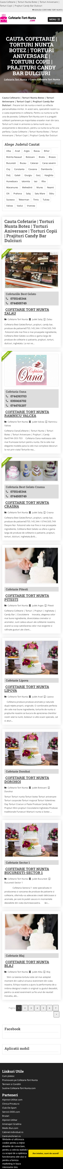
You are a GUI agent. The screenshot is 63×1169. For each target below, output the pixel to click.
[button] (55, 19)
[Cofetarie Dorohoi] (31, 748)
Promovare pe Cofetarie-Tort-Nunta (20, 1080)
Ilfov (43, 181)
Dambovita (46, 169)
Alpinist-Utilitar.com (12, 1099)
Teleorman (24, 199)
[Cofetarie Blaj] (31, 931)
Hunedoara (12, 181)
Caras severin (49, 163)
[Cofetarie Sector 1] (31, 839)
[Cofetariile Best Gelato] (31, 270)
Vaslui (20, 205)
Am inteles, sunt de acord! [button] (46, 1153)
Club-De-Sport (9, 1107)
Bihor (47, 150)
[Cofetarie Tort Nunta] (19, 18)
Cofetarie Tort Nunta (15, 79)
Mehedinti (27, 187)
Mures (39, 187)
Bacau (37, 150)
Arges (27, 150)
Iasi (35, 181)
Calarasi (34, 163)
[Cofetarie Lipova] (31, 657)
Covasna (32, 169)
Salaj (28, 193)
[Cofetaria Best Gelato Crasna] (31, 471)
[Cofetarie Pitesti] (31, 565)
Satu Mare (40, 193)
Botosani (30, 156)
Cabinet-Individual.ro (12, 1132)
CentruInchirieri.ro (11, 1136)
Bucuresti (11, 163)
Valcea (9, 205)
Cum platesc (8, 1076)
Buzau (23, 163)
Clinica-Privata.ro (10, 1103)
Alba (8, 150)
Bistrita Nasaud (14, 156)
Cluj (8, 169)
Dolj (8, 175)
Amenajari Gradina (11, 1124)
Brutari (5, 1116)
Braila (42, 156)
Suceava (10, 199)
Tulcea (46, 199)
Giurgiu (28, 175)
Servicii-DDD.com (11, 1111)
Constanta (19, 169)
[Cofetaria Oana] (31, 370)
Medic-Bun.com (10, 1128)
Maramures (12, 187)
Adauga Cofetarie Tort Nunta (48, 10)
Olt (7, 193)
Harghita (49, 175)
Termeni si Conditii (11, 1084)
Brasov (52, 156)
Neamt (50, 187)
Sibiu (51, 193)
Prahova (17, 193)
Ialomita (26, 181)
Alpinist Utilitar (9, 1120)
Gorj (38, 175)
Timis (36, 199)
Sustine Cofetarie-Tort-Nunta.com (19, 1088)
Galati (17, 175)
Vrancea (31, 205)
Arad (17, 150)
